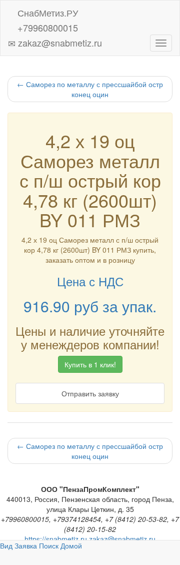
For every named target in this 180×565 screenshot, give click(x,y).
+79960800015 (46, 26)
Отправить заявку (90, 393)
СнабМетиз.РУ (46, 11)
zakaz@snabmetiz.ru (59, 41)
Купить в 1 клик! (90, 364)
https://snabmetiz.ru (55, 539)
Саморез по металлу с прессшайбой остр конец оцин (90, 89)
